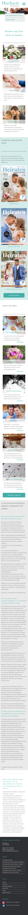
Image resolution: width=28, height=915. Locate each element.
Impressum (4, 884)
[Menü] (24, 4)
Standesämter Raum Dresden (9, 868)
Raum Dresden (14, 203)
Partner (4, 890)
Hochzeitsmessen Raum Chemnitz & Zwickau (12, 864)
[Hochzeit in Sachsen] (10, 4)
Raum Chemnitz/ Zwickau (14, 289)
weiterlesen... (20, 342)
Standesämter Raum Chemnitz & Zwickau (11, 870)
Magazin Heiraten (6, 892)
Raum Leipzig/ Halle (14, 246)
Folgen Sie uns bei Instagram (12, 902)
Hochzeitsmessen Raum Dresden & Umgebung (13, 862)
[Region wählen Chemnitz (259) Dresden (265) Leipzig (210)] (16, 19)
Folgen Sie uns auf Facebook (12, 905)
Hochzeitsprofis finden (7, 860)
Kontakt (4, 882)
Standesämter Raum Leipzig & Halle (10, 872)
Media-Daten (5, 888)
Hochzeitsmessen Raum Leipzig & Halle (11, 866)
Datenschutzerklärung (7, 886)
